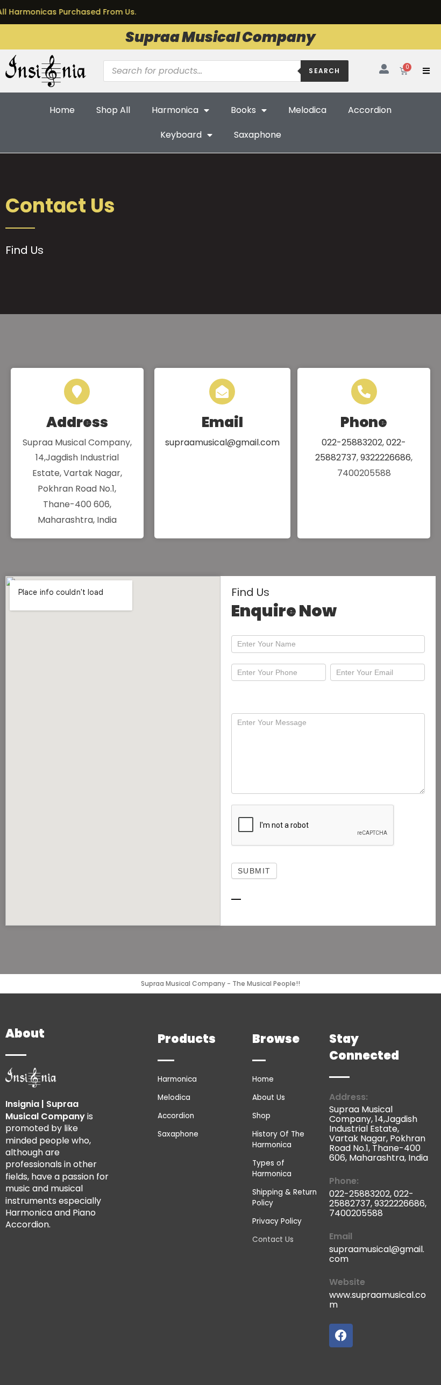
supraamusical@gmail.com (222, 442)
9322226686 (385, 457)
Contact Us (273, 1239)
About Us (268, 1097)
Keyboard (181, 135)
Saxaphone (257, 135)
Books (243, 110)
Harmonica (175, 110)
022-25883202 (352, 442)
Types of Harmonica (271, 1168)
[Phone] (364, 391)
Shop (261, 1116)
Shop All (113, 110)
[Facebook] (341, 1335)
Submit (254, 870)
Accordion (370, 110)
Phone (363, 422)
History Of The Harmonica (278, 1139)
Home (62, 110)
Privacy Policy (277, 1221)
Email (222, 422)
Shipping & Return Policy (284, 1197)
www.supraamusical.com (377, 1300)
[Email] (222, 391)
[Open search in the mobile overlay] (225, 71)
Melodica (307, 110)
